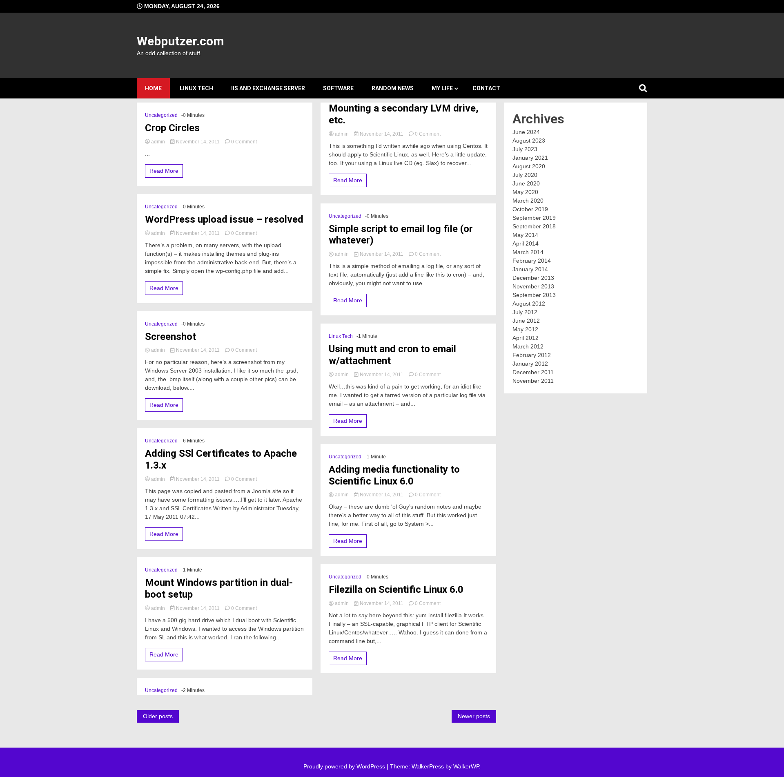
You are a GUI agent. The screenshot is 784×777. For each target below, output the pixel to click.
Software (338, 88)
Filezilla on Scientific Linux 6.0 (396, 589)
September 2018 (534, 226)
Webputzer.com (180, 41)
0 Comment (244, 142)
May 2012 (525, 329)
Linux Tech (196, 88)
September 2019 (534, 217)
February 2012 (531, 355)
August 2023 (528, 140)
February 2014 (531, 260)
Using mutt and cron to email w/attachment (392, 354)
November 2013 (533, 286)
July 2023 (524, 149)
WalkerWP (466, 766)
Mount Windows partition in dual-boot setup (219, 588)
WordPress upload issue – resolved (224, 219)
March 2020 (527, 200)
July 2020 (524, 175)
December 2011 (533, 372)
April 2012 (525, 338)
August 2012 (528, 303)
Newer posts (474, 716)
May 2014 (525, 235)
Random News (393, 88)
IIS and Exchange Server (268, 88)
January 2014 (530, 269)
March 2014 (527, 252)
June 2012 (526, 320)
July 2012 (524, 312)
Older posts (158, 716)
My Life (442, 88)
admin (158, 142)
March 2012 (527, 346)
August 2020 (528, 166)
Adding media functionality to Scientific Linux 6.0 (394, 475)
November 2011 (533, 380)
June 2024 (526, 132)
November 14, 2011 (198, 142)
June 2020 (526, 183)
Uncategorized (161, 115)
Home (153, 88)
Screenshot (170, 336)
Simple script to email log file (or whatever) (401, 234)
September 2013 (534, 295)
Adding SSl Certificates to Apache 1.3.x (221, 459)
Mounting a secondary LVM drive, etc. (404, 114)
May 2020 (525, 192)
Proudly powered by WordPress (345, 766)
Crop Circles (172, 128)
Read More (163, 170)
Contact (486, 88)
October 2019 (530, 209)
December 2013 (533, 278)
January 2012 (530, 363)
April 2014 (525, 243)
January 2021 (530, 157)
